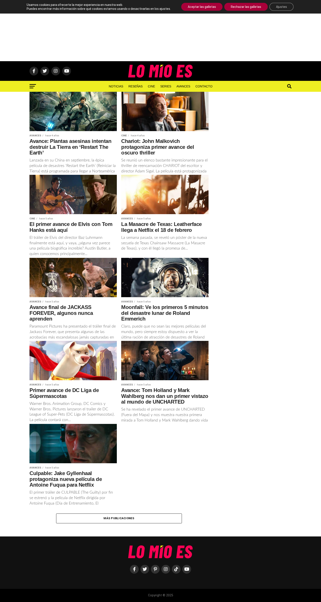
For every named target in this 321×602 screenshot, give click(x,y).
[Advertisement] (160, 30)
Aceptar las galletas (202, 7)
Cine (151, 86)
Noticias (116, 86)
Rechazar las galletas (246, 7)
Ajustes (281, 7)
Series (165, 86)
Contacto (203, 86)
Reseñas (135, 86)
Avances (183, 86)
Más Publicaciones (119, 518)
